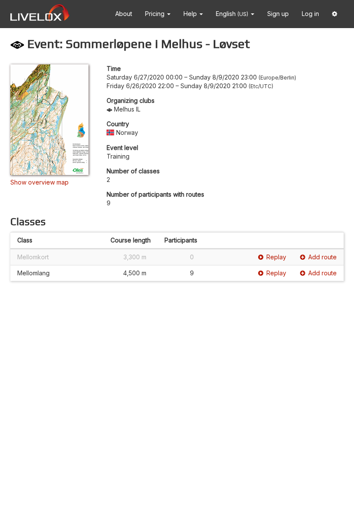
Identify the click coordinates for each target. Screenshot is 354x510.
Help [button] (191, 13)
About (123, 13)
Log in (310, 13)
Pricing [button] (155, 13)
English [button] (232, 13)
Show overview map (39, 182)
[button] (335, 14)
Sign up (278, 13)
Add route (322, 257)
